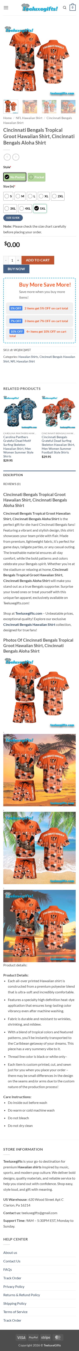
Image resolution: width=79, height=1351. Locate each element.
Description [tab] (13, 475)
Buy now (16, 269)
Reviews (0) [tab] (12, 484)
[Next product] (7, 157)
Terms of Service (15, 1312)
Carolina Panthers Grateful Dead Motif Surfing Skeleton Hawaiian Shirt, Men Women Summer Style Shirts (18, 446)
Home (7, 118)
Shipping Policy (14, 1303)
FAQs (7, 1269)
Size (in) (9, 186)
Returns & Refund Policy (21, 1295)
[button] (6, 7)
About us (10, 1252)
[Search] (64, 8)
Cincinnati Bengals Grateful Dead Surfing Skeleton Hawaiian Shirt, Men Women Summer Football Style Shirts (58, 444)
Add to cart (38, 260)
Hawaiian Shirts (28, 357)
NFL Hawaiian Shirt (29, 118)
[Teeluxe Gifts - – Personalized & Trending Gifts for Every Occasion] (39, 8)
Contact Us (11, 1261)
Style (7, 167)
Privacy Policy (13, 1286)
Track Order (12, 1278)
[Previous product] (15, 157)
